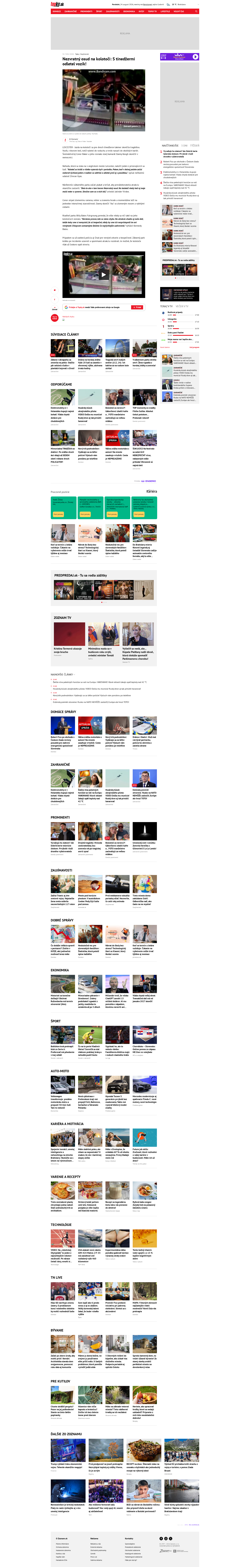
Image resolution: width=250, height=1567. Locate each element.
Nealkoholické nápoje (112, 1211)
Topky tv (152, 11)
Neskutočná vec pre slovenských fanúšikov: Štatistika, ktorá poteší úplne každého (116, 549)
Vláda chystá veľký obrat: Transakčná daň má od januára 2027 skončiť (144, 998)
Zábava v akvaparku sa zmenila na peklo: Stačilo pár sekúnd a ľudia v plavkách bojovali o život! (62, 364)
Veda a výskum (110, 1259)
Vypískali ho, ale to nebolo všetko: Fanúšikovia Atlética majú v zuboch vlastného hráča (117, 1050)
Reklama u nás (95, 1544)
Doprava (81, 1111)
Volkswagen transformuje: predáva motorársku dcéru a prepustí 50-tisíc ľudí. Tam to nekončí (61, 1102)
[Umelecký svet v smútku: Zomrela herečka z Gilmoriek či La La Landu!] (145, 831)
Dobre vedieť (55, 556)
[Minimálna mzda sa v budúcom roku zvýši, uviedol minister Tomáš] (104, 634)
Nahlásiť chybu (68, 316)
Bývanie (57, 1330)
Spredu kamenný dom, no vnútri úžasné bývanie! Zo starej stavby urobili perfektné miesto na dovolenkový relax (145, 1361)
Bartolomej (147, 4)
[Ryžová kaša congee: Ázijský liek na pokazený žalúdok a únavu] (145, 1190)
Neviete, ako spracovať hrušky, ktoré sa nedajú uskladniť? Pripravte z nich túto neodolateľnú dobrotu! (143, 1412)
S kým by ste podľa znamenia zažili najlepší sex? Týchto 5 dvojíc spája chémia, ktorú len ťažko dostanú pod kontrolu (184, 295)
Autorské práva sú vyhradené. (170, 1546)
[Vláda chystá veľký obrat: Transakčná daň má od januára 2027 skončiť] (145, 984)
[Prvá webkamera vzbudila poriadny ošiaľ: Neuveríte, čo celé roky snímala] (117, 884)
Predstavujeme (110, 1111)
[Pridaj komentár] (54, 290)
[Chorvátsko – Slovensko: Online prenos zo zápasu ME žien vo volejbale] (145, 1035)
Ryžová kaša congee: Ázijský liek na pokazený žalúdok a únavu (144, 1205)
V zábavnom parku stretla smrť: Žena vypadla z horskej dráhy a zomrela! (144, 362)
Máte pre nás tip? (131, 1560)
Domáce (57, 11)
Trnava (135, 749)
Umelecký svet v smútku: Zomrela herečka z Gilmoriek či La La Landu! (144, 845)
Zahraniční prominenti (85, 854)
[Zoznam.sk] (166, 1552)
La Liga (107, 1058)
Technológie (61, 1224)
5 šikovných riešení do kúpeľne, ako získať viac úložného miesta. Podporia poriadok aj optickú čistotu (116, 1361)
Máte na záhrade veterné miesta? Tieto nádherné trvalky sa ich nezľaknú (117, 1409)
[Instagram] (166, 1539)
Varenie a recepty (65, 1177)
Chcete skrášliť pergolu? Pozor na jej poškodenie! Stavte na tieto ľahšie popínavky (62, 1411)
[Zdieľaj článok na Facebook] (54, 299)
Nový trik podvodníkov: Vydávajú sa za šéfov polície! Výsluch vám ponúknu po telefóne (92, 695)
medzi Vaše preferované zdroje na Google (94, 307)
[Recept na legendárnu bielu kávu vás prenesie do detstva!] (117, 1190)
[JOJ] (163, 320)
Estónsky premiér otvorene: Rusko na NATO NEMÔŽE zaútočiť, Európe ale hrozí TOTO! (91, 702)
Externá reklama (96, 1547)
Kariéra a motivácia (67, 1124)
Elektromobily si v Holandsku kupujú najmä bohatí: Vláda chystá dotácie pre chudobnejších (62, 795)
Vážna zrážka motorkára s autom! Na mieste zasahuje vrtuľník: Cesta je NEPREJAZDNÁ (90, 741)
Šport (99, 11)
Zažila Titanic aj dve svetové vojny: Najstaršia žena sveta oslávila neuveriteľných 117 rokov (63, 900)
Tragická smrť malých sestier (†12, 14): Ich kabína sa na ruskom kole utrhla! (117, 364)
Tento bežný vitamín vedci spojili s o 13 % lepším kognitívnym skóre (143, 1254)
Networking (54, 1164)
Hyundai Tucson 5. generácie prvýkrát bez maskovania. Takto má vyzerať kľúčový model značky (116, 1102)
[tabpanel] (179, 175)
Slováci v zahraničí (57, 1058)
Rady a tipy (136, 1211)
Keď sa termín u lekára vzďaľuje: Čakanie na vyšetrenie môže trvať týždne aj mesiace (61, 549)
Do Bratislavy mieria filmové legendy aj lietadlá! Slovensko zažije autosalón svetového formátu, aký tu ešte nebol (145, 550)
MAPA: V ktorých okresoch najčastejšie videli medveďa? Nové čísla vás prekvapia (145, 1307)
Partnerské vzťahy (181, 290)
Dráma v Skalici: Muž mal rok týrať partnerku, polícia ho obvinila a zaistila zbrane (144, 741)
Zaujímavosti (113, 11)
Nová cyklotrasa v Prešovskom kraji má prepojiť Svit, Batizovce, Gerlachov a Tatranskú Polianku (89, 1102)
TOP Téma (81, 1265)
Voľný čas (179, 11)
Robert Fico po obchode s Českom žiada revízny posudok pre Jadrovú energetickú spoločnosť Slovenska (62, 743)
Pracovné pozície (60, 492)
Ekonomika (129, 11)
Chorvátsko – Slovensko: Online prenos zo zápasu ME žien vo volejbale (144, 1049)
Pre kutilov (60, 1381)
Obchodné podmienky (98, 1550)
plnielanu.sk (137, 957)
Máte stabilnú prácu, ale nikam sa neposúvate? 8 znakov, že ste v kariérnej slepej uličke (89, 1153)
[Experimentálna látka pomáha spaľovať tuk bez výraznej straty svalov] (117, 1238)
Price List (93, 1557)
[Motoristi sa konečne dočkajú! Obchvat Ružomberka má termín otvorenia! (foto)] (63, 984)
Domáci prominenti (57, 854)
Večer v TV (182, 306)
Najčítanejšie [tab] (170, 145)
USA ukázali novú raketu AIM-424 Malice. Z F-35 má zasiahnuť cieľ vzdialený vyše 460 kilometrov (89, 1256)
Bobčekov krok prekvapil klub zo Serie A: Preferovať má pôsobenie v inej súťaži (62, 1050)
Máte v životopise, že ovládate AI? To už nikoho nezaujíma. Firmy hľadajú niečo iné (117, 1153)
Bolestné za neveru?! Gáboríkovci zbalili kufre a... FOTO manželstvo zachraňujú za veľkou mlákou (116, 848)
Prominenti (86, 11)
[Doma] (163, 333)
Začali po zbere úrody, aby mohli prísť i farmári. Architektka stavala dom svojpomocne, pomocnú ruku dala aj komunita (63, 1361)
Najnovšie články (62, 674)
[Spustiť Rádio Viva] (179, 54)
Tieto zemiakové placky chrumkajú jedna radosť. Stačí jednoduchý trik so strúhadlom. (62, 1206)
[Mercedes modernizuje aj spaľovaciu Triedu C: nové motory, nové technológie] (145, 1085)
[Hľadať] (196, 11)
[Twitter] (170, 1539)
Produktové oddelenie (133, 1547)
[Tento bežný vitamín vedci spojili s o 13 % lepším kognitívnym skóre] (145, 1238)
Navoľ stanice (165, 347)
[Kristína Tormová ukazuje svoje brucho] (69, 634)
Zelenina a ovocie (84, 1418)
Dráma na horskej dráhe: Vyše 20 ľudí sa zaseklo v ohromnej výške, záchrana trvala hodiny (90, 364)
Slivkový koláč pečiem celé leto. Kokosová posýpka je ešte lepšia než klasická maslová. (88, 1206)
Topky (77, 54)
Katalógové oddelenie (133, 1554)
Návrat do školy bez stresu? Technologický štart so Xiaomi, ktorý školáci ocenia (88, 549)
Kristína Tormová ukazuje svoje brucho (68, 650)
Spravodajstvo (130, 1544)
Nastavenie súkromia (63, 1550)
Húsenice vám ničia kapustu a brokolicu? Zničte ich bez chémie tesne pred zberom (88, 1411)
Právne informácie (62, 1544)
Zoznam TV (62, 617)
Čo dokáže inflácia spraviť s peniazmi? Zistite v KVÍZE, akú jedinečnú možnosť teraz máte (62, 950)
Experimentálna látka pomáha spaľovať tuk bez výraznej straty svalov (116, 1253)
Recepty (135, 1421)
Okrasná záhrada (56, 1418)
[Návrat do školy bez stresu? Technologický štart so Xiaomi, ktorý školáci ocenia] (117, 934)
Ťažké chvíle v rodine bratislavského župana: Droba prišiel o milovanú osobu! (184, 385)
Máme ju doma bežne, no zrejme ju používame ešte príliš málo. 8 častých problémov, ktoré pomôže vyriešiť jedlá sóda (90, 1361)
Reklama (94, 1538)
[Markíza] (163, 313)
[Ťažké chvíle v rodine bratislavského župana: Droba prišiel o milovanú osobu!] (167, 384)
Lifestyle (165, 11)
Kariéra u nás (60, 1554)
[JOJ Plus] (163, 340)
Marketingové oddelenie (133, 1557)
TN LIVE (56, 1277)
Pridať (138, 307)
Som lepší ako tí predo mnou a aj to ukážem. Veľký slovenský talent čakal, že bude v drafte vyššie (88, 1308)
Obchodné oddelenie (132, 1550)
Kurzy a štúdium (110, 1161)
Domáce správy (63, 712)
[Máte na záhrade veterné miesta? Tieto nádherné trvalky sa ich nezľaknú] (117, 1395)
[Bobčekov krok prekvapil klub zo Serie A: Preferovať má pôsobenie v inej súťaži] (63, 1035)
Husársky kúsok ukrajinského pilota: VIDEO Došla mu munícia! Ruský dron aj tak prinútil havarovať (97, 688)
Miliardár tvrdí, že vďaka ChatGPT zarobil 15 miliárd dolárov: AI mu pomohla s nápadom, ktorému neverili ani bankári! (116, 1001)
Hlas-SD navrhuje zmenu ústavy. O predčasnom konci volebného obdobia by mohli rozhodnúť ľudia (62, 1307)
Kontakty (129, 1538)
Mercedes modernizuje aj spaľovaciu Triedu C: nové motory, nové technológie (145, 1099)
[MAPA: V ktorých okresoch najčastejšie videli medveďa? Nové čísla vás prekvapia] (145, 1291)
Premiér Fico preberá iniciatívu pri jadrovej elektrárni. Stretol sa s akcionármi (115, 1307)
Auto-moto (60, 1071)
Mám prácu (81, 1161)
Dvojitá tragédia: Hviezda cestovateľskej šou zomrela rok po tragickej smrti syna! (90, 847)
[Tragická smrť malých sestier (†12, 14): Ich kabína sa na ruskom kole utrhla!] (117, 348)
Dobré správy (62, 920)
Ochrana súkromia (62, 1547)
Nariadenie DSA (61, 1560)
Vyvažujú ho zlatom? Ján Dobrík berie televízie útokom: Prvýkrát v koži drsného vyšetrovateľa (62, 847)
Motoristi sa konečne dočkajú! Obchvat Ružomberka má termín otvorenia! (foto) (62, 1000)
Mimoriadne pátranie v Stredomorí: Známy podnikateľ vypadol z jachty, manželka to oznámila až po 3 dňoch (89, 1001)
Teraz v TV (166, 306)
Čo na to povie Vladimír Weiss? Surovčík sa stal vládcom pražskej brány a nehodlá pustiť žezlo (89, 1050)
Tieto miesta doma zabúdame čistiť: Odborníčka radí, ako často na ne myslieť (142, 900)
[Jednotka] (163, 326)
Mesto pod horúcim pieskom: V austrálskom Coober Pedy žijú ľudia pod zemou (89, 900)
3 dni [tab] (184, 145)
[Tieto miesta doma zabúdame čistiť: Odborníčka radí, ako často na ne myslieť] (145, 884)
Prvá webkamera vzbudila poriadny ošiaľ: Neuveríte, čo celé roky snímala (117, 898)
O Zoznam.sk (61, 1538)
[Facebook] (161, 1539)
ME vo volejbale (138, 1055)
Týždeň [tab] (194, 145)
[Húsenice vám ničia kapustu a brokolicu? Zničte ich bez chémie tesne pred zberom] (90, 1395)
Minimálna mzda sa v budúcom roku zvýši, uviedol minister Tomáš (101, 652)
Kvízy (141, 11)
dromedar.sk (82, 907)
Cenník (92, 1554)
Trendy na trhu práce (139, 1164)
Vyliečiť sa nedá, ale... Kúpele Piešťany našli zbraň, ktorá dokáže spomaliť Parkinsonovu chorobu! (138, 653)
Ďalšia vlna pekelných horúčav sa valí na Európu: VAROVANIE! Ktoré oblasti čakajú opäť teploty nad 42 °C (100, 682)
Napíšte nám (60, 1557)
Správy (90, 659)
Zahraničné (71, 11)
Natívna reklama (96, 1560)
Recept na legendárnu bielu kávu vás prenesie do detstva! (116, 1205)
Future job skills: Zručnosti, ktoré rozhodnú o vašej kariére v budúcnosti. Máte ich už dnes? (145, 1155)
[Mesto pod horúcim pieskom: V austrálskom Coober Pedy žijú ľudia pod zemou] (90, 884)
